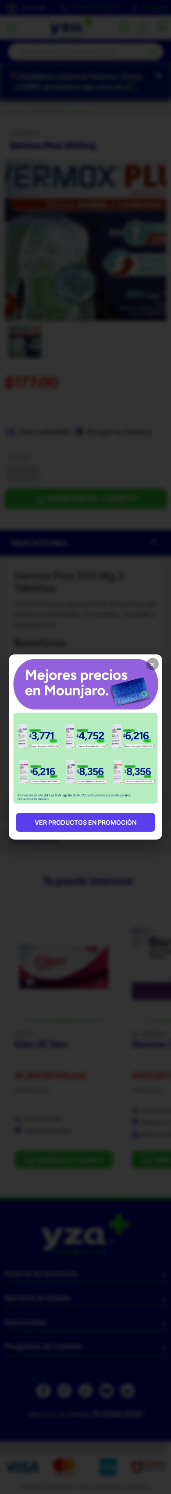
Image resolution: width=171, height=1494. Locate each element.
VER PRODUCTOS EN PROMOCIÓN (85, 822)
